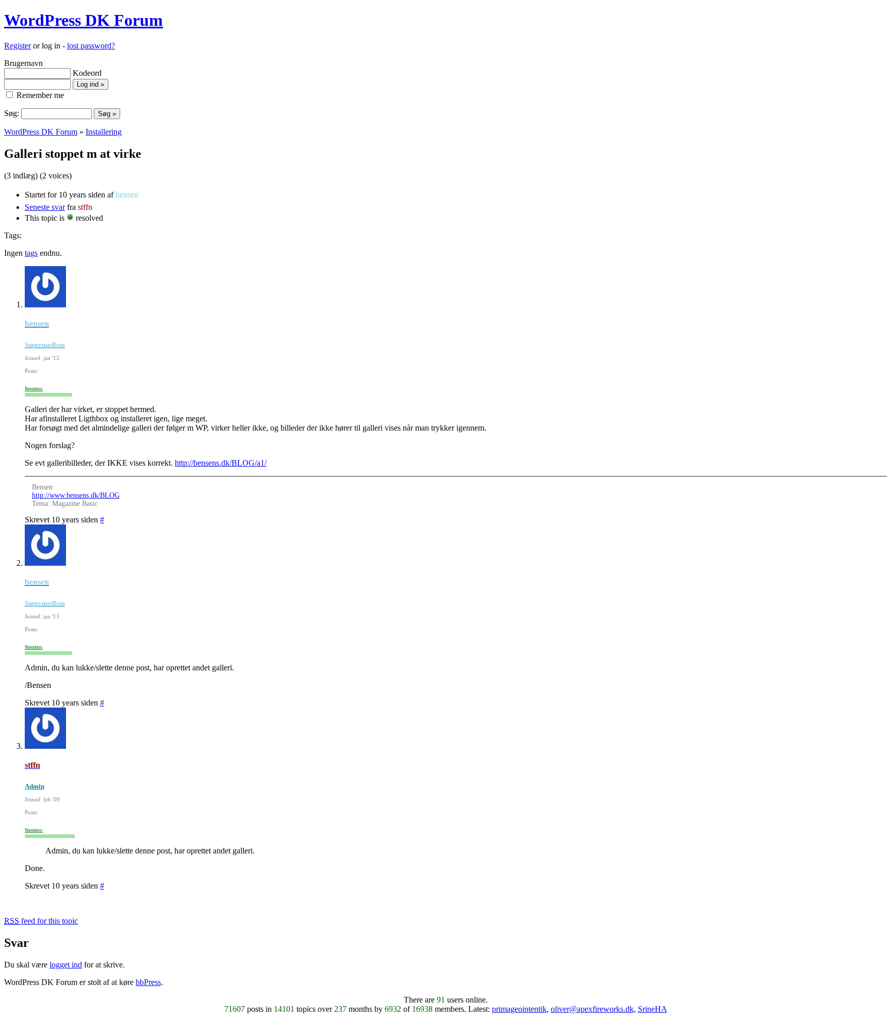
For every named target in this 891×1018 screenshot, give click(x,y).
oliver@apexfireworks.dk (592, 1009)
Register (17, 45)
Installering (104, 131)
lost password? (91, 45)
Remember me (39, 95)
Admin (34, 786)
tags (31, 253)
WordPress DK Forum (83, 20)
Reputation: (34, 388)
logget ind (66, 964)
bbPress (148, 982)
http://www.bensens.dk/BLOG (76, 495)
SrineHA (652, 1009)
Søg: (11, 113)
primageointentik (519, 1009)
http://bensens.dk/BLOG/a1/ (221, 462)
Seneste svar (45, 207)
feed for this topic (41, 920)
